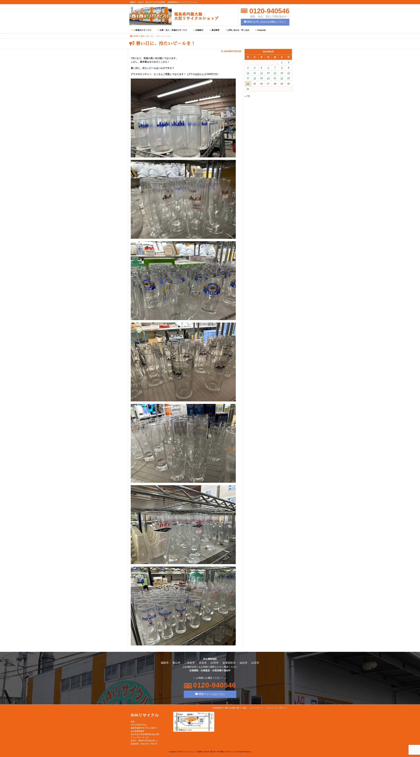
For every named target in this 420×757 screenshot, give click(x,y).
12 (261, 73)
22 (282, 78)
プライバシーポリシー (277, 708)
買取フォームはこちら (211, 693)
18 (254, 78)
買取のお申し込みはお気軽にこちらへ (266, 21)
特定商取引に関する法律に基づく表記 (230, 708)
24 (248, 83)
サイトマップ (257, 708)
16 (288, 73)
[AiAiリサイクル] (174, 24)
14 (275, 73)
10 (248, 73)
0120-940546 (268, 11)
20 (268, 78)
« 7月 (247, 96)
